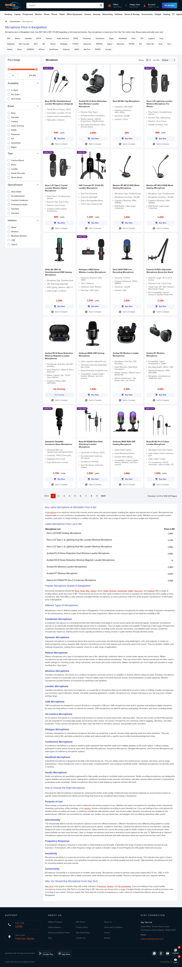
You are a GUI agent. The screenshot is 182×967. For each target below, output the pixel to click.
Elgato (111, 38)
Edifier (130, 591)
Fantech (49, 38)
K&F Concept (24, 44)
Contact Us (80, 938)
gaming (87, 808)
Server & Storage (132, 14)
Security (96, 14)
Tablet (62, 14)
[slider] (9, 69)
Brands (107, 938)
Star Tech (49, 886)
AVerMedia (123, 38)
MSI (8, 38)
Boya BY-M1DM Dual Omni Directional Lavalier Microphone (91, 444)
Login (157, 7)
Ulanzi (19, 49)
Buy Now (59, 138)
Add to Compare (59, 144)
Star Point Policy (83, 933)
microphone (52, 512)
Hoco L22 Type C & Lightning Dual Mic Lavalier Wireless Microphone (79, 546)
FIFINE (131, 44)
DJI (140, 44)
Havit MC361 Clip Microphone (126, 101)
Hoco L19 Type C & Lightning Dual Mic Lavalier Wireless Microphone (79, 540)
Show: (141, 60)
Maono (17, 38)
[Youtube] (167, 953)
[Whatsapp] (154, 953)
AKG (36, 44)
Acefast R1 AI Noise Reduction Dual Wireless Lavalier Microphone (93, 104)
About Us (108, 922)
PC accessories (124, 886)
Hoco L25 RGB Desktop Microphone (64, 533)
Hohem (10, 49)
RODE (75, 38)
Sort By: (156, 60)
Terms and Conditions (113, 927)
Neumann (120, 44)
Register (150, 7)
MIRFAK (99, 44)
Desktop (8, 14)
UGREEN (30, 49)
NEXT (103, 496)
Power (47, 14)
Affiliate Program (55, 922)
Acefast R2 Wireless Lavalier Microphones (67, 567)
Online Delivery (54, 927)
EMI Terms (80, 922)
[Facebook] (161, 953)
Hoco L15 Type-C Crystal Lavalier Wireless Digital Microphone (56, 188)
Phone (54, 14)
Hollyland (10, 44)
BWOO (98, 49)
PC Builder (169, 5)
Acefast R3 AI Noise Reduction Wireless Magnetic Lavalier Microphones (59, 356)
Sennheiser (100, 38)
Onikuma (66, 49)
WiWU (76, 49)
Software (119, 14)
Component (28, 14)
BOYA (38, 38)
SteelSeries (53, 49)
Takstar (53, 44)
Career (107, 933)
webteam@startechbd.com (152, 939)
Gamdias (28, 38)
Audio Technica (63, 38)
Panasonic (87, 38)
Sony (161, 38)
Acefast (108, 49)
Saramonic (87, 44)
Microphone (52, 60)
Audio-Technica (110, 591)
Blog (50, 938)
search (101, 5)
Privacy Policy (82, 927)
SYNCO (75, 44)
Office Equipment (74, 14)
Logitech (151, 38)
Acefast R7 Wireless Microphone (62, 573)
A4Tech (42, 49)
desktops (102, 886)
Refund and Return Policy (59, 933)
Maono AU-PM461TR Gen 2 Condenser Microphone (71, 580)
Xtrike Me (150, 44)
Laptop (17, 14)
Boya (77, 591)
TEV (142, 38)
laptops (110, 886)
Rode (82, 591)
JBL (43, 44)
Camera (87, 14)
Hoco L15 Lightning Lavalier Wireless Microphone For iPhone (159, 104)
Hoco (169, 44)
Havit (134, 38)
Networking (107, 14)
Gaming (166, 14)
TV (173, 14)
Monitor (38, 14)
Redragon (64, 44)
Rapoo (109, 44)
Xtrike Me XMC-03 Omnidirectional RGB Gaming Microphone (58, 272)
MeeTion (87, 49)
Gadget (158, 14)
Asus (161, 44)
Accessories (147, 14)
